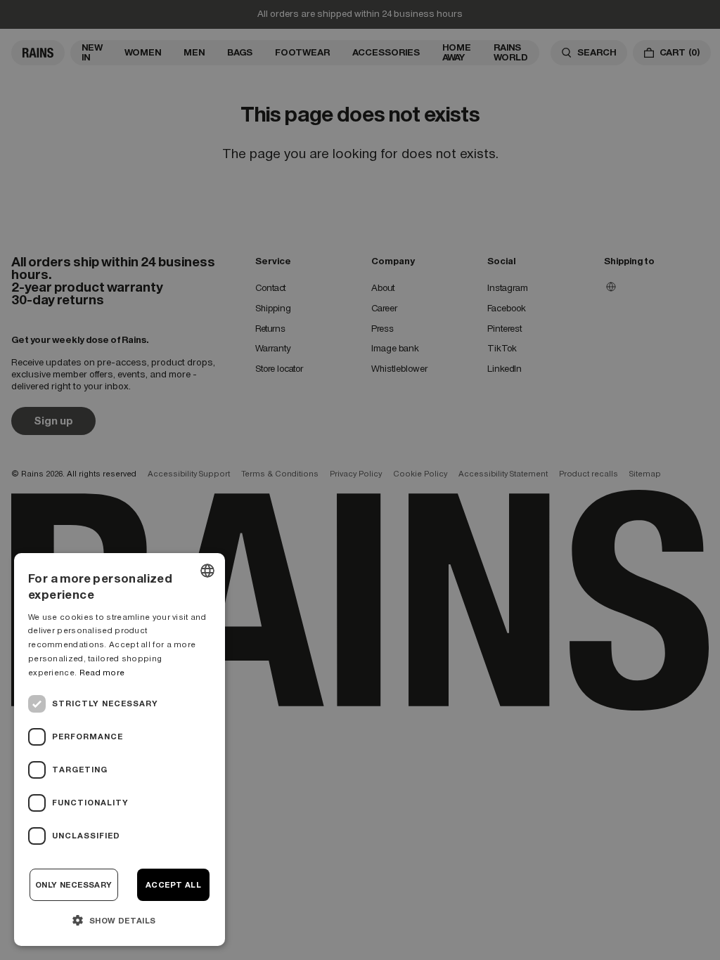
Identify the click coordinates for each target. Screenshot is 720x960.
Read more (102, 672)
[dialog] (119, 749)
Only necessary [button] (73, 885)
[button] (119, 920)
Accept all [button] (173, 885)
